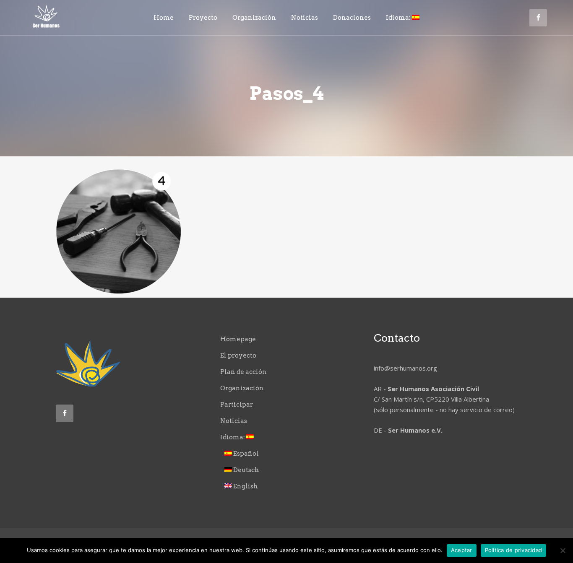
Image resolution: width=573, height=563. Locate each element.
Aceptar (461, 550)
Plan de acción (243, 372)
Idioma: (233, 437)
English (245, 486)
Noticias (233, 421)
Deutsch (245, 470)
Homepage (238, 339)
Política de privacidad (513, 550)
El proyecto (238, 355)
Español (245, 453)
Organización (242, 388)
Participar (236, 404)
